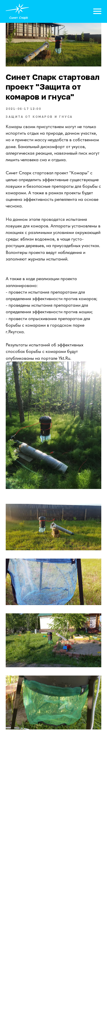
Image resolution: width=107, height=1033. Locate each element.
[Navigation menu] (97, 11)
